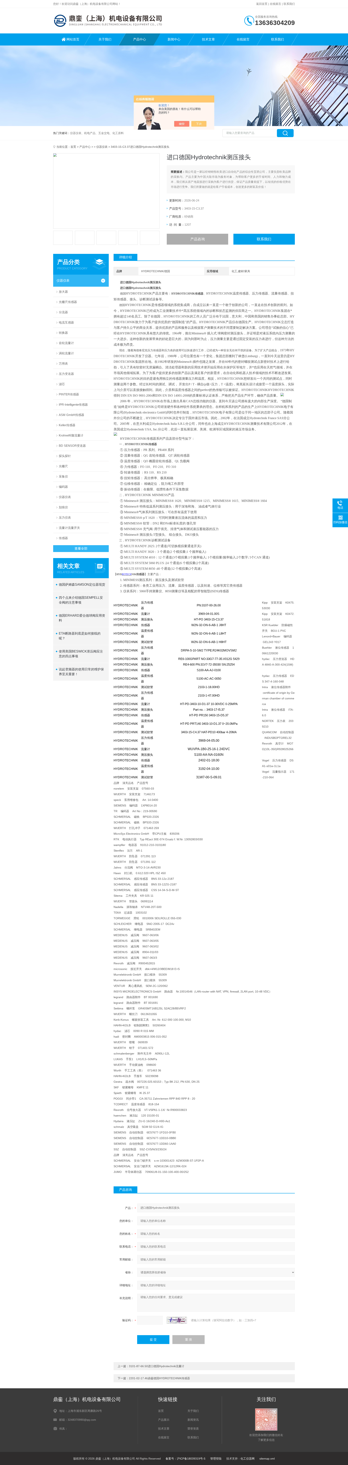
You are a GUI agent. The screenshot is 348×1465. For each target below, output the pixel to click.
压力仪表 (65, 517)
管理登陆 (216, 1458)
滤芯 (62, 384)
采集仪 (63, 476)
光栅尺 (63, 466)
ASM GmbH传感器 (71, 415)
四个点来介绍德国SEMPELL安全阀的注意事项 (81, 600)
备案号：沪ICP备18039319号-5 (185, 1458)
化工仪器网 (247, 1458)
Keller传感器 (67, 425)
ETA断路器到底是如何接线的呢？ (79, 636)
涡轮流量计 (66, 353)
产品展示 (163, 1419)
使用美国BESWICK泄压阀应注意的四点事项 (81, 654)
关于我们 (104, 39)
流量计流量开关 (69, 527)
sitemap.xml (267, 1458)
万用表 (63, 363)
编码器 (63, 486)
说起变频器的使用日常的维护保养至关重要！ (81, 672)
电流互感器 (66, 322)
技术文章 (208, 39)
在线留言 (275, 3)
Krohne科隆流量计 (71, 435)
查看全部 (81, 548)
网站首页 (72, 39)
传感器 (63, 538)
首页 (73, 146)
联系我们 (289, 3)
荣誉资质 (193, 1428)
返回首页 (261, 3)
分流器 (63, 312)
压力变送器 (66, 373)
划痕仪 (63, 507)
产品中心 (139, 39)
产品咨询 (197, 239)
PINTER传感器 (69, 394)
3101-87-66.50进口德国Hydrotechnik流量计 (156, 1366)
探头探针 (65, 456)
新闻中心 (174, 39)
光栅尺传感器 (68, 302)
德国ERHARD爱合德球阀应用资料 (82, 618)
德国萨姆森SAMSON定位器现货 (82, 584)
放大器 (63, 291)
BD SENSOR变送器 (72, 445)
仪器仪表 (102, 146)
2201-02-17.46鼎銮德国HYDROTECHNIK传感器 (159, 1378)
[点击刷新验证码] (177, 1320)
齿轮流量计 (66, 343)
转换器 (63, 332)
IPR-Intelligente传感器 (73, 404)
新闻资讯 (193, 1419)
